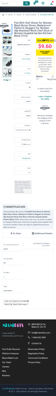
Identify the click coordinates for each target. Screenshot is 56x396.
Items (10, 15)
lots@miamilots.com (41, 333)
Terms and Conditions (38, 358)
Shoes (19, 15)
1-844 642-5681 (39, 337)
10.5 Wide (27, 73)
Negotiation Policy (36, 353)
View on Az (8, 301)
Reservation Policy (36, 349)
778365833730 (26, 158)
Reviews (6, 375)
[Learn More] (43, 3)
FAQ (4, 371)
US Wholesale (8, 388)
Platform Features (10, 353)
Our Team (6, 362)
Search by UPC (8, 304)
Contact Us (36, 343)
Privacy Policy (34, 362)
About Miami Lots (10, 358)
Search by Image (17, 304)
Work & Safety (30, 15)
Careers (5, 367)
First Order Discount (11, 349)
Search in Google (17, 301)
